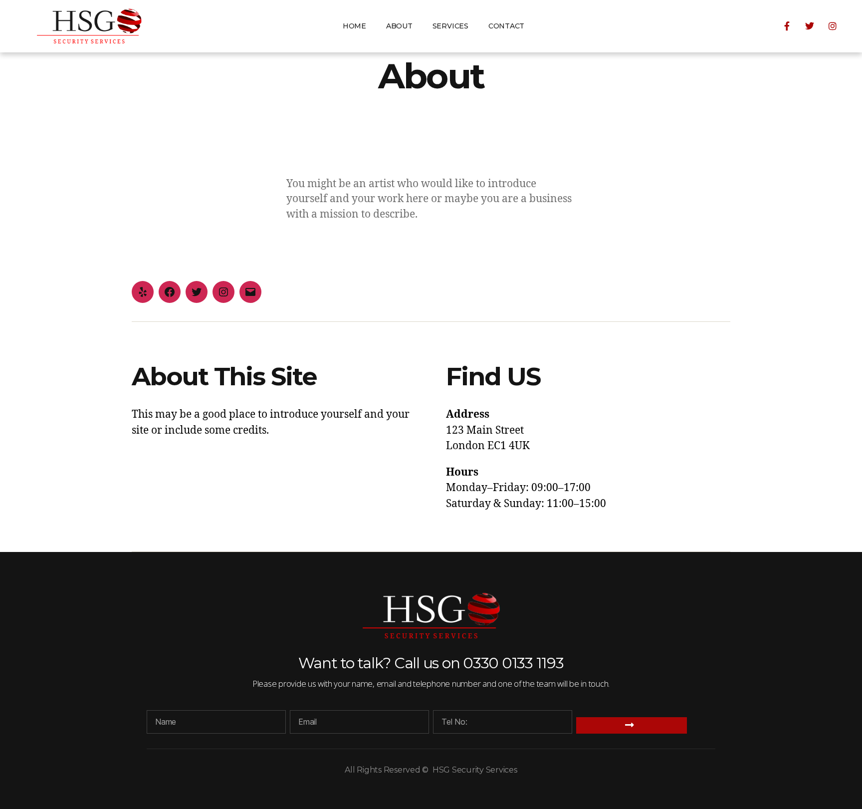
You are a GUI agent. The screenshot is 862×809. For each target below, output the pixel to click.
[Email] (250, 292)
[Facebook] (170, 292)
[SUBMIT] (631, 725)
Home (354, 25)
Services (450, 25)
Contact (506, 25)
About (399, 25)
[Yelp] (143, 292)
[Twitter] (197, 292)
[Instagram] (223, 292)
